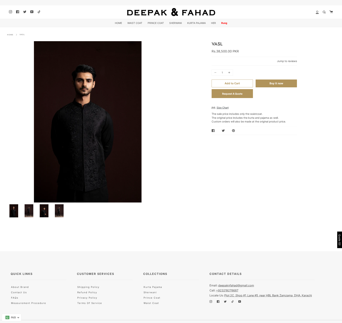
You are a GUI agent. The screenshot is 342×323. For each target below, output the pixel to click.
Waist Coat (151, 303)
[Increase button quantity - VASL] (228, 72)
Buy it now (276, 83)
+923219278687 (227, 290)
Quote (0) (339, 239)
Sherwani (150, 292)
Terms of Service (89, 303)
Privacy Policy (87, 297)
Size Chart (223, 107)
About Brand (20, 287)
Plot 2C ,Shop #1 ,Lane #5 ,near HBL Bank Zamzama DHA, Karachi (268, 295)
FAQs (14, 297)
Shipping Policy (88, 287)
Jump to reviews (287, 61)
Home (10, 35)
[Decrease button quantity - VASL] (216, 72)
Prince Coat (152, 297)
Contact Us (19, 292)
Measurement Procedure (28, 303)
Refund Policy (87, 292)
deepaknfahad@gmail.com (236, 285)
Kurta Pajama (153, 287)
